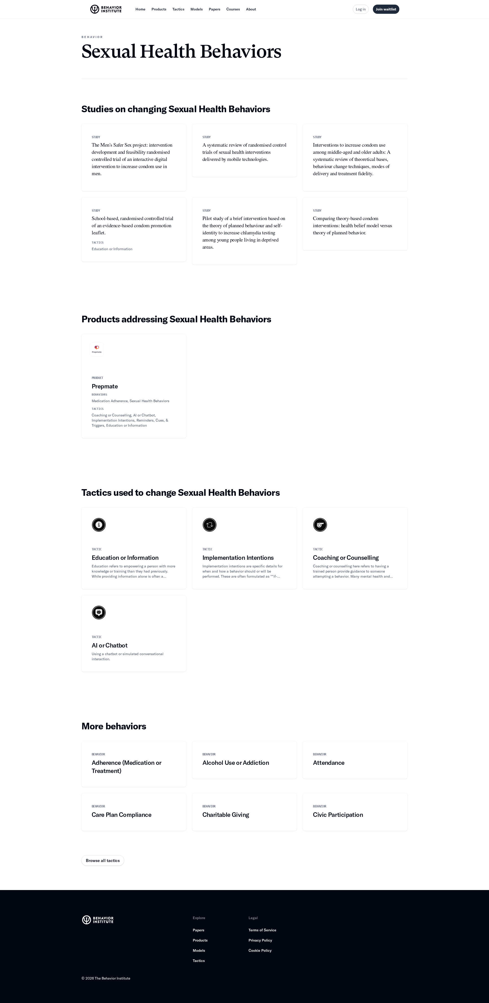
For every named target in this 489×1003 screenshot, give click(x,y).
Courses (233, 9)
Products (159, 9)
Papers (214, 9)
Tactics (178, 9)
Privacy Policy (260, 940)
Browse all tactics (103, 860)
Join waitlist (386, 9)
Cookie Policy (260, 950)
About (251, 9)
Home (140, 9)
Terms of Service (262, 930)
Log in (361, 9)
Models (197, 9)
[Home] (106, 9)
